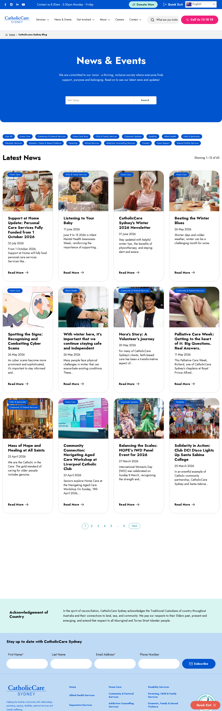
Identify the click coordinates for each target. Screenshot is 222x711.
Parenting (73, 143)
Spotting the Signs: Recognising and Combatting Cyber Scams (25, 341)
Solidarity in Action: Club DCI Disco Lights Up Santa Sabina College (194, 452)
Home (12, 34)
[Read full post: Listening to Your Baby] (83, 191)
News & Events (63, 19)
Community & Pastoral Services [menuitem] (121, 695)
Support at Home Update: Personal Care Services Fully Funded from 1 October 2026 (25, 227)
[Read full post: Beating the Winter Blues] (194, 191)
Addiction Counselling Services (120, 143)
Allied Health (170, 136)
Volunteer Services (13, 143)
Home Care (25, 136)
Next (134, 526)
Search (145, 100)
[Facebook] (5, 4)
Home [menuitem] (72, 687)
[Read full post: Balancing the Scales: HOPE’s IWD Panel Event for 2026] (139, 418)
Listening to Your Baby (79, 220)
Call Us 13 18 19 (201, 20)
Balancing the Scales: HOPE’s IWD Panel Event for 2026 (138, 450)
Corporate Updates (132, 136)
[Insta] (11, 4)
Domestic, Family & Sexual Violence (45, 143)
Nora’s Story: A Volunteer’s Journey (136, 336)
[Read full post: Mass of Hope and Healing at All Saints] (28, 418)
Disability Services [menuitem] (158, 687)
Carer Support (163, 143)
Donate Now (145, 4)
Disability (153, 136)
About (103, 19)
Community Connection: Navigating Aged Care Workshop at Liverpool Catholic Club (80, 457)
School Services (92, 143)
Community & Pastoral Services (51, 136)
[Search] (152, 20)
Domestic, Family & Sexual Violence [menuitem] (163, 705)
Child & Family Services (106, 136)
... (117, 526)
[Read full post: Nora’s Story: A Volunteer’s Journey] (139, 307)
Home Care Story (80, 136)
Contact (133, 19)
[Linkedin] (17, 4)
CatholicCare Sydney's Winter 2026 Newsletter (135, 222)
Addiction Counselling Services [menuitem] (121, 705)
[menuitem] (43, 20)
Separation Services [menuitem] (80, 705)
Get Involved (84, 19)
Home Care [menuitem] (115, 687)
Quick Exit (203, 705)
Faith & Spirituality (192, 136)
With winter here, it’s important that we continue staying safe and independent (83, 341)
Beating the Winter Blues (192, 220)
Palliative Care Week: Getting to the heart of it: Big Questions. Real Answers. (194, 341)
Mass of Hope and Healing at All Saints (26, 448)
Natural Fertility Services (188, 143)
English (196, 4)
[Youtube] (23, 4)
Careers (119, 19)
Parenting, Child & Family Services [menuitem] (162, 695)
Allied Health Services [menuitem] (82, 695)
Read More (16, 273)
